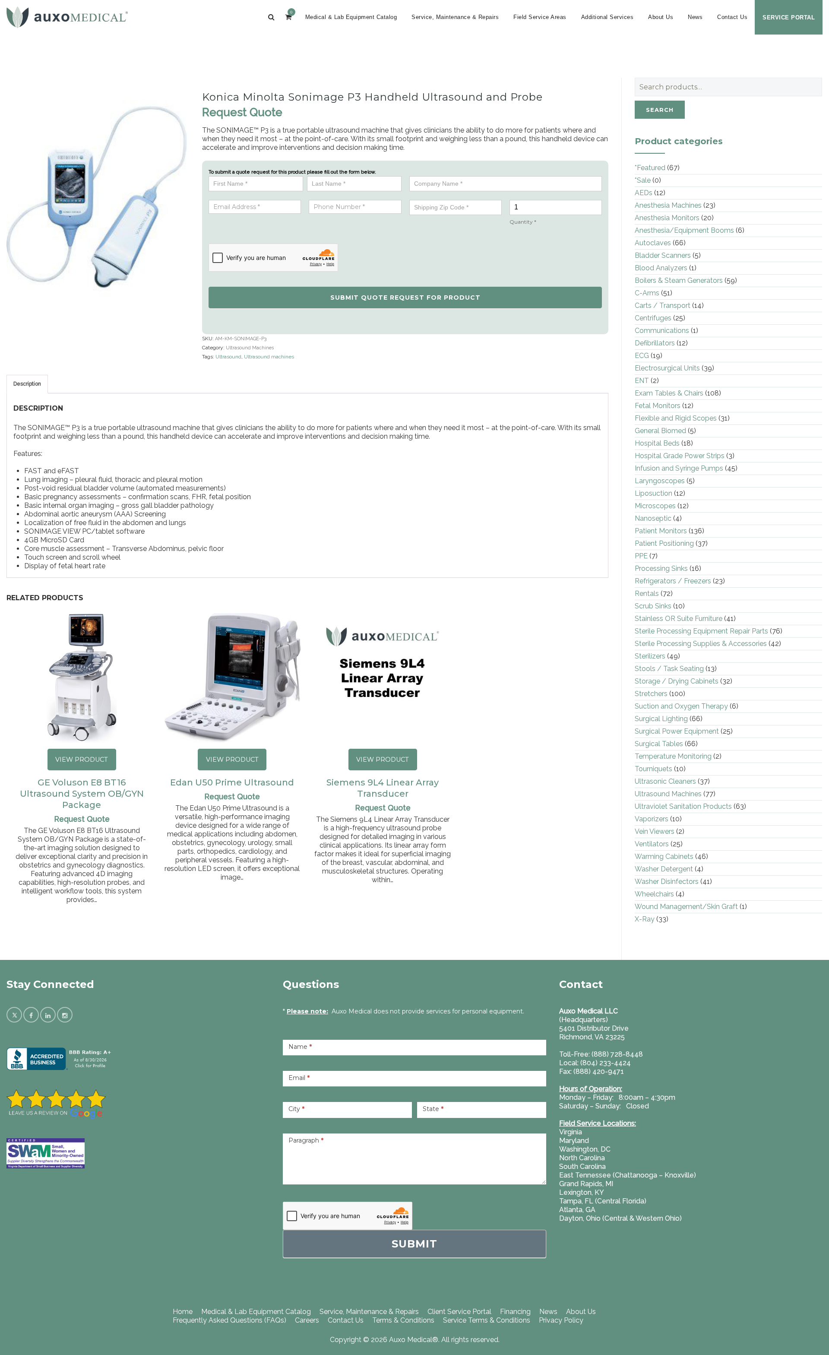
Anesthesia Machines (668, 205)
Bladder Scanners (663, 255)
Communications (662, 330)
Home (183, 1312)
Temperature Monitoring (673, 756)
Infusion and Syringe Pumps (679, 468)
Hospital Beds (657, 443)
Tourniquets (653, 769)
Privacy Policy (561, 1320)
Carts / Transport (662, 305)
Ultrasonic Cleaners (665, 781)
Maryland (574, 1141)
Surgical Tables (659, 744)
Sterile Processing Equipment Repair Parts (701, 631)
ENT (642, 381)
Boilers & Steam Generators (679, 280)
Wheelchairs (654, 894)
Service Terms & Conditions (486, 1320)
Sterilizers (650, 656)
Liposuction (653, 493)
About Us (660, 17)
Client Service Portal (459, 1312)
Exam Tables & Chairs (669, 393)
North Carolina (582, 1158)
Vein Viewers (654, 831)
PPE (641, 556)
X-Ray (645, 919)
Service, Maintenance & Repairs (455, 17)
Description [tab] (27, 384)
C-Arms (647, 293)
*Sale (643, 180)
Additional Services (607, 17)
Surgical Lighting (661, 719)
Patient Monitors (661, 531)
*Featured (650, 168)
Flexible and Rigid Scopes (676, 418)
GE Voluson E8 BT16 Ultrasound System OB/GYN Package (82, 793)
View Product (81, 759)
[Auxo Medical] (67, 17)
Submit (414, 1244)
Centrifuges (653, 318)
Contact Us (732, 17)
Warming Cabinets (664, 856)
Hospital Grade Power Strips (680, 456)
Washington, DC (585, 1149)
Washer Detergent (664, 869)
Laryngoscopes (660, 481)
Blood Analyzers (661, 268)
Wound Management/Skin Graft (686, 906)
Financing (515, 1312)
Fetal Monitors (657, 406)
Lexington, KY (581, 1192)
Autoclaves (653, 243)
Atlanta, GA (577, 1210)
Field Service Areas (539, 17)
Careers (307, 1320)
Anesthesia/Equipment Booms (684, 230)
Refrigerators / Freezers (673, 581)
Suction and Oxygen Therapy (681, 706)
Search (660, 109)
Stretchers (651, 694)
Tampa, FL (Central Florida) (602, 1201)
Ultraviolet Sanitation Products (683, 806)
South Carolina (582, 1166)
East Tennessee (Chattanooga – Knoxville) (627, 1175)
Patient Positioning (664, 543)
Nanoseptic (653, 518)
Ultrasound (228, 357)
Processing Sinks (661, 568)
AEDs (643, 193)
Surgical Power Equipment (677, 731)
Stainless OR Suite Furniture (678, 618)
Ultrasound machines (269, 357)
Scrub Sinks (653, 606)
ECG (642, 355)
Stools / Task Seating (669, 669)
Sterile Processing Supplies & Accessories (701, 644)
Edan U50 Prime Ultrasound (232, 782)
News (695, 17)
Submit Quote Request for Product (405, 297)
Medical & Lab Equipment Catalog (351, 17)
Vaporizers (651, 819)
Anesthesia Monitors (667, 218)
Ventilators (652, 844)
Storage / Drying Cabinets (676, 681)
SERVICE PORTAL (789, 17)
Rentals (647, 593)
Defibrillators (655, 343)
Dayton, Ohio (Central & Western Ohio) (620, 1218)
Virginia (570, 1132)
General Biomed (660, 431)
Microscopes (655, 506)
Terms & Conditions (403, 1320)
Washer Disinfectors (667, 881)
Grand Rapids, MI (586, 1184)
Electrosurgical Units (667, 368)
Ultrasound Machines (250, 348)
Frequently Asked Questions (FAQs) (229, 1320)
